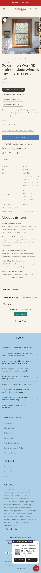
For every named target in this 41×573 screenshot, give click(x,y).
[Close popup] (37, 543)
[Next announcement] (37, 2)
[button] (4, 9)
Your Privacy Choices (11, 443)
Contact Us (8, 423)
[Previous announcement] (4, 2)
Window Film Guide (11, 472)
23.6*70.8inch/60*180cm (13, 104)
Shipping (4, 82)
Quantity (4, 120)
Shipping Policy (9, 428)
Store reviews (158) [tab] (30, 298)
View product (19, 560)
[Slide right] (25, 58)
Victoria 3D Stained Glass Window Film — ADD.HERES (28, 551)
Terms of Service (10, 453)
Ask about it (31, 560)
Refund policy (9, 565)
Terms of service (33, 565)
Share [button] (6, 159)
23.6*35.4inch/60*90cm (12, 94)
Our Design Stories (10, 467)
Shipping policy (21, 568)
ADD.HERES (11, 561)
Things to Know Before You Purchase (18, 130)
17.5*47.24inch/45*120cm (13, 90)
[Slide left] (15, 58)
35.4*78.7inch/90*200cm (13, 99)
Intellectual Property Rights (13, 448)
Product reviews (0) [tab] (11, 298)
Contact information (21, 565)
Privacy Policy (9, 438)
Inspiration (8, 477)
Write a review (21, 314)
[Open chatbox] (36, 568)
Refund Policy (9, 433)
